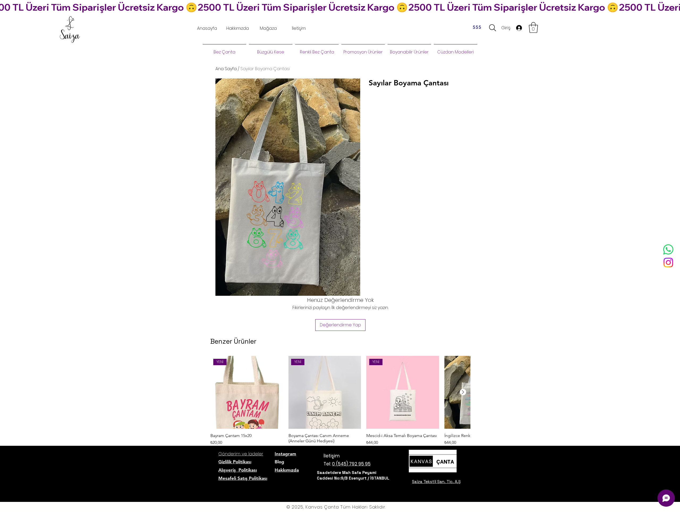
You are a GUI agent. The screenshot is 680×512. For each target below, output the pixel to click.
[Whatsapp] (668, 249)
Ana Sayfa (226, 69)
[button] (533, 27)
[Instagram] (668, 262)
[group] (340, 410)
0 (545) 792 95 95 (351, 464)
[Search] (492, 27)
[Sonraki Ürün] (463, 392)
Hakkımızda (287, 470)
